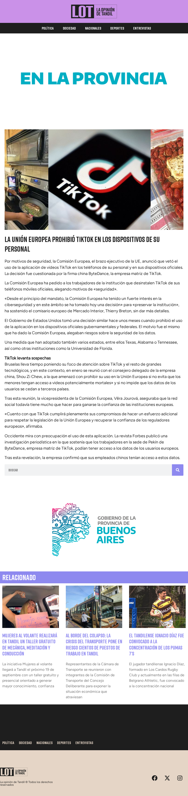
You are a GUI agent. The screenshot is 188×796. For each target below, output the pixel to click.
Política (48, 28)
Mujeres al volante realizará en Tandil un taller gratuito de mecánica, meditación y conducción (29, 644)
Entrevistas (142, 28)
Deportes (117, 28)
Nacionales (93, 28)
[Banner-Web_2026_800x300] (94, 562)
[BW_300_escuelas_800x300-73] (94, 110)
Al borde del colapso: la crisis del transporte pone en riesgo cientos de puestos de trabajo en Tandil (94, 644)
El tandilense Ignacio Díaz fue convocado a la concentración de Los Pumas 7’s (156, 644)
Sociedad (69, 28)
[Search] (177, 470)
